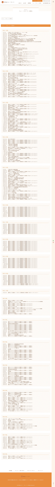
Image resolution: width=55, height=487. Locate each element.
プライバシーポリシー (31, 470)
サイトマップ (40, 470)
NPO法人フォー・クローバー (22, 485)
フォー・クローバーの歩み (7, 18)
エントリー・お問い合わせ (37, 0)
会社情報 (10, 470)
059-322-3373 (47, 0)
